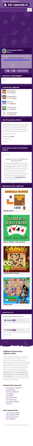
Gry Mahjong (9, 394)
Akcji (10, 52)
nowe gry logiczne (20, 177)
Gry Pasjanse (9, 396)
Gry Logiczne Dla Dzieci (12, 402)
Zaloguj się (6, 1)
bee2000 (9, 330)
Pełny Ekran (23, 71)
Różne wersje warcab (12, 417)
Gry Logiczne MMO (11, 398)
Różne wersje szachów (12, 415)
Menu (30, 10)
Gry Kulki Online (10, 390)
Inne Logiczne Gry (11, 400)
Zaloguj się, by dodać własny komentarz (13, 316)
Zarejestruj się (15, 1)
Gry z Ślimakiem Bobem (13, 413)
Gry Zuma (9, 404)
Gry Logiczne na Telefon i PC (14, 388)
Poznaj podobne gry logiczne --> (16, 58)
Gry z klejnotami (10, 419)
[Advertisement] (16, 29)
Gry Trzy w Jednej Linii (12, 392)
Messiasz (9, 320)
